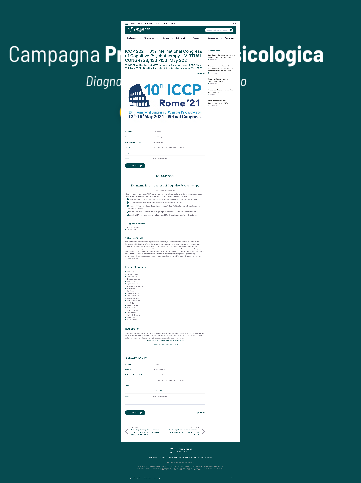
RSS (199, 470)
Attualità (209, 457)
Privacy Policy (148, 478)
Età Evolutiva (132, 38)
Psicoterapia (180, 38)
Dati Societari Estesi (192, 470)
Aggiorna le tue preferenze (136, 478)
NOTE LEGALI (164, 470)
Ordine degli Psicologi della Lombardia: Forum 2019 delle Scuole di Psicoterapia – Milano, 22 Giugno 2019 (146, 432)
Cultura (202, 457)
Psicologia (165, 38)
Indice (140, 24)
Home (133, 24)
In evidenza (149, 24)
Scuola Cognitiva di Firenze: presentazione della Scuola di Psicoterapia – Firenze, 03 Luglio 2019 (184, 432)
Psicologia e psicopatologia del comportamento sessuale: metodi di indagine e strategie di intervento (221, 68)
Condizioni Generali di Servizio (177, 470)
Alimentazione (149, 38)
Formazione (229, 38)
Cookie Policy (156, 478)
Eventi (165, 24)
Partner (172, 24)
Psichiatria (196, 38)
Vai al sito (157, 391)
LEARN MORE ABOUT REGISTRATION (165, 344)
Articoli (157, 24)
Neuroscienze (213, 38)
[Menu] (126, 24)
